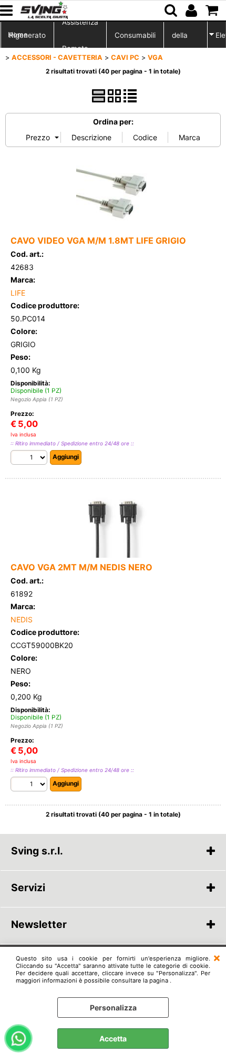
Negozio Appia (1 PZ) (37, 399)
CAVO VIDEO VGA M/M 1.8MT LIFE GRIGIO (98, 240)
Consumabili (135, 35)
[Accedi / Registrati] (192, 10)
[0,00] (213, 10)
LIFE (18, 292)
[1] (30, 458)
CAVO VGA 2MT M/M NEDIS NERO (81, 567)
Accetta (113, 1038)
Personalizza (113, 1007)
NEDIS (22, 619)
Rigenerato (27, 35)
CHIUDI (217, 957)
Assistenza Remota (80, 35)
